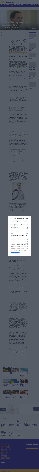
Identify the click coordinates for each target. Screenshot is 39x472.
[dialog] (19, 236)
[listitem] (19, 227)
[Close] (30, 217)
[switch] (27, 228)
